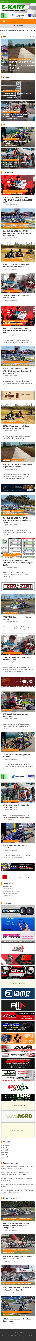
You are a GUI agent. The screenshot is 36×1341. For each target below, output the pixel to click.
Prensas (6, 125)
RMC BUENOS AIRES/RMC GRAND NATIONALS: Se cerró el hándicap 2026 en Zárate (17, 200)
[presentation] (30, 36)
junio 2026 (4, 1150)
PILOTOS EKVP (15, 138)
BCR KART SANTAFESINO (9, 260)
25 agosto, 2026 (7, 300)
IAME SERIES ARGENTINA (24, 1219)
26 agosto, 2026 (7, 70)
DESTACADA (6, 59)
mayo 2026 (4, 1152)
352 (20, 877)
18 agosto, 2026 (7, 118)
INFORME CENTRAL (23, 1249)
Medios (6, 77)
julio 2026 (4, 1148)
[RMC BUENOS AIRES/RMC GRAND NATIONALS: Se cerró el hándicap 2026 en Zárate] (18, 316)
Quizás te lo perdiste (11, 1198)
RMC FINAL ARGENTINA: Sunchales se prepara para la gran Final (18, 65)
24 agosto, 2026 (7, 145)
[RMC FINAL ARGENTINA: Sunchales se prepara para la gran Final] (18, 452)
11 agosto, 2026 (7, 1230)
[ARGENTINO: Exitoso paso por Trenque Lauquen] (18, 604)
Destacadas (7, 37)
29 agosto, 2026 (7, 238)
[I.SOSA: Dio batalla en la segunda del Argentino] (18, 742)
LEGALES (19, 291)
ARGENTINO (6, 138)
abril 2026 (4, 1155)
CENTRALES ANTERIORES (9, 1219)
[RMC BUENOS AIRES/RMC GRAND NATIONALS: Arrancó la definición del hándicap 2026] (18, 356)
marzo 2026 (5, 1157)
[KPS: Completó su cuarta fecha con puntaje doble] (18, 701)
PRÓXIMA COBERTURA (17, 511)
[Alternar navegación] (3, 21)
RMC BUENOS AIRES (22, 191)
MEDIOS (17, 90)
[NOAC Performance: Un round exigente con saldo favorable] (18, 792)
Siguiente (29, 877)
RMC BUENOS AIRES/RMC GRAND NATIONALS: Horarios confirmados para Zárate (18, 563)
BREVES (5, 191)
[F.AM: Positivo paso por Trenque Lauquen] (18, 833)
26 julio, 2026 (6, 1292)
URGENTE (20, 193)
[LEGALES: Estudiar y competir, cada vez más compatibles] (18, 645)
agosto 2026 (5, 1145)
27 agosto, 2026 (7, 269)
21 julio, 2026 (6, 1323)
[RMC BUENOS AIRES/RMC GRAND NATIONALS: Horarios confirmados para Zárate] (18, 548)
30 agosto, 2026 (7, 204)
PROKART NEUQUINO (14, 112)
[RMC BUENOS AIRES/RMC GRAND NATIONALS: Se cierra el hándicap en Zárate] (18, 505)
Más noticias (8, 172)
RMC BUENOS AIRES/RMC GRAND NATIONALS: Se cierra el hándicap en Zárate (17, 520)
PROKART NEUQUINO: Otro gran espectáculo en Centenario (15, 115)
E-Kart (15, 70)
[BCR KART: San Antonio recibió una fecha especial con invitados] (18, 413)
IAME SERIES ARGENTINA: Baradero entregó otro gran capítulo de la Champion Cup (16, 1225)
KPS (10, 709)
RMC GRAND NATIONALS (9, 193)
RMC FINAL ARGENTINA (17, 59)
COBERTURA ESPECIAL (15, 224)
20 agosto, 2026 (7, 97)
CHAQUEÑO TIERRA (8, 90)
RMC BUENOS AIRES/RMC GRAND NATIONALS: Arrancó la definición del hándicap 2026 (17, 233)
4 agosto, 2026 (7, 1261)
